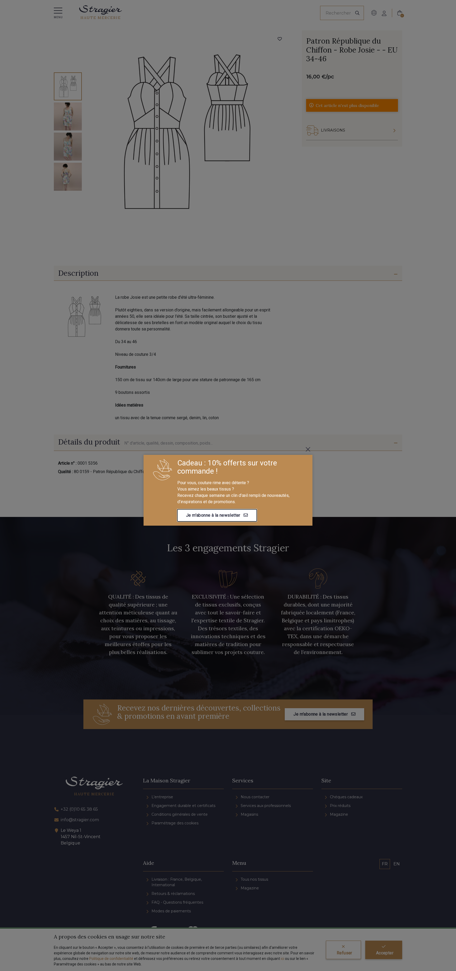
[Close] (307, 449)
